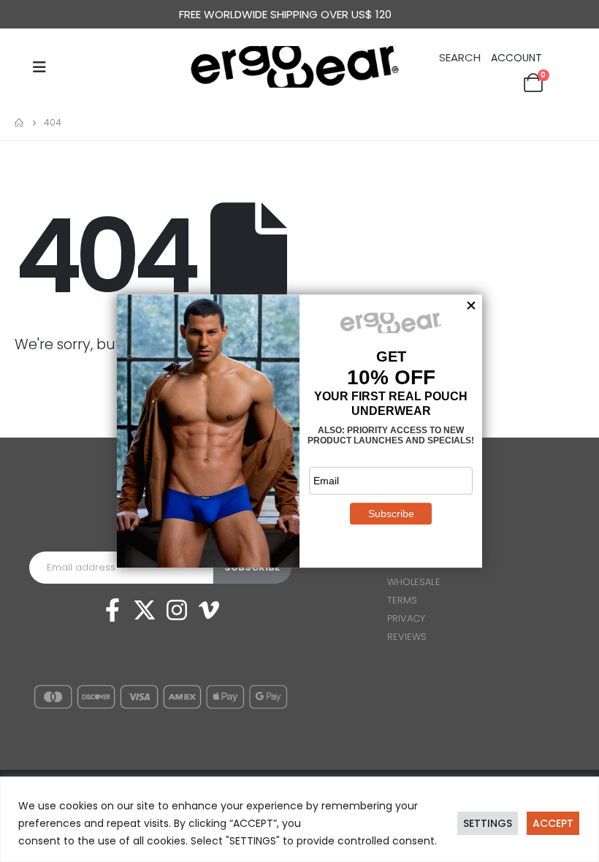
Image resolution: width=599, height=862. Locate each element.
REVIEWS (407, 637)
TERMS (402, 600)
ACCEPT (553, 823)
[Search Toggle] (460, 56)
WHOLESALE (413, 582)
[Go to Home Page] (19, 122)
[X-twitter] (144, 610)
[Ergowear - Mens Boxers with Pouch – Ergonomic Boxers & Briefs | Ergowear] (299, 66)
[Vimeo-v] (209, 610)
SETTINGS (487, 823)
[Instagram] (176, 610)
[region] (299, 819)
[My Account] (518, 58)
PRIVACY (406, 618)
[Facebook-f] (112, 610)
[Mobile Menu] (39, 67)
